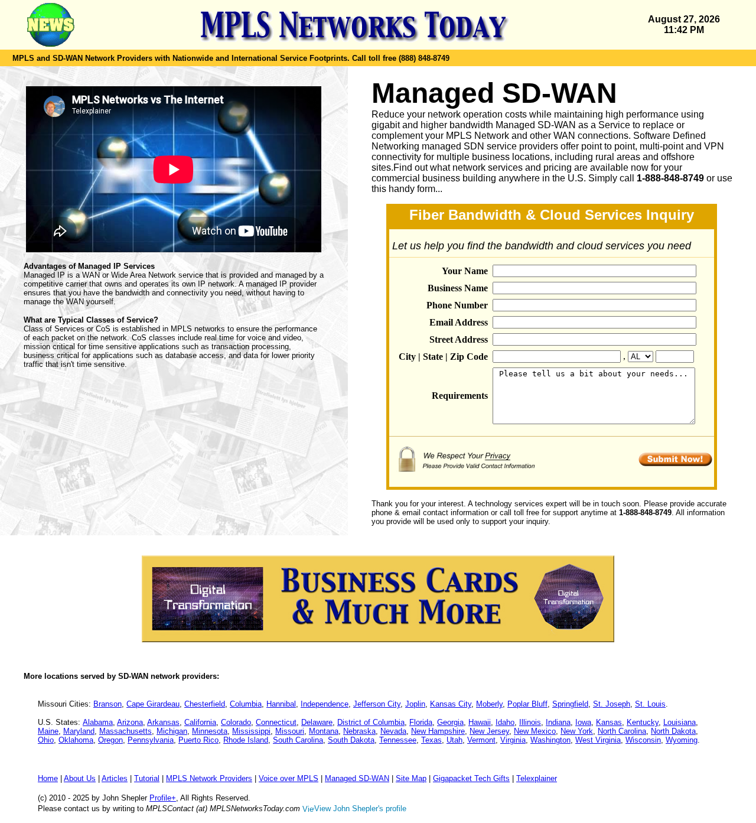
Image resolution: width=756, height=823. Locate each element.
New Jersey (489, 731)
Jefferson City (376, 704)
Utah (454, 740)
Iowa (583, 722)
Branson (107, 704)
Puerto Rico (198, 740)
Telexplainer (536, 778)
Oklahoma (75, 740)
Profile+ (162, 797)
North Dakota (673, 731)
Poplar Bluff (527, 704)
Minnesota (209, 731)
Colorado (236, 722)
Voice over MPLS (288, 778)
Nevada (393, 731)
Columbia (246, 704)
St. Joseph (611, 704)
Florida (420, 722)
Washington (550, 740)
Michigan (172, 731)
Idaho (505, 722)
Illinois (530, 722)
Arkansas (163, 722)
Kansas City (450, 704)
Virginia (513, 740)
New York (577, 731)
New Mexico (535, 731)
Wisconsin (643, 740)
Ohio (46, 740)
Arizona (130, 722)
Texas (431, 740)
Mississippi (251, 731)
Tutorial (146, 778)
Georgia (450, 722)
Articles (115, 778)
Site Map (411, 778)
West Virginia (598, 740)
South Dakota (351, 740)
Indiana (558, 722)
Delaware (317, 722)
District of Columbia (371, 722)
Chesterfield (204, 704)
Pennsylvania (151, 740)
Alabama (98, 722)
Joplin (415, 704)
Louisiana (679, 722)
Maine (48, 731)
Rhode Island (245, 740)
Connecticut (276, 722)
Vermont (481, 740)
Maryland (78, 731)
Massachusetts (125, 731)
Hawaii (479, 722)
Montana (323, 731)
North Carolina (622, 731)
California (200, 722)
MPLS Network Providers (209, 778)
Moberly (489, 704)
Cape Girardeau (153, 704)
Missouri (289, 731)
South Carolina (298, 740)
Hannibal (281, 704)
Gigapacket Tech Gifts (471, 778)
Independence (324, 704)
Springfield (570, 704)
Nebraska (359, 731)
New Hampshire (438, 731)
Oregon (110, 740)
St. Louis (650, 704)
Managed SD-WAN (357, 778)
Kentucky (643, 722)
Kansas (609, 722)
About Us (80, 778)
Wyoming (682, 740)
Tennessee (397, 740)
